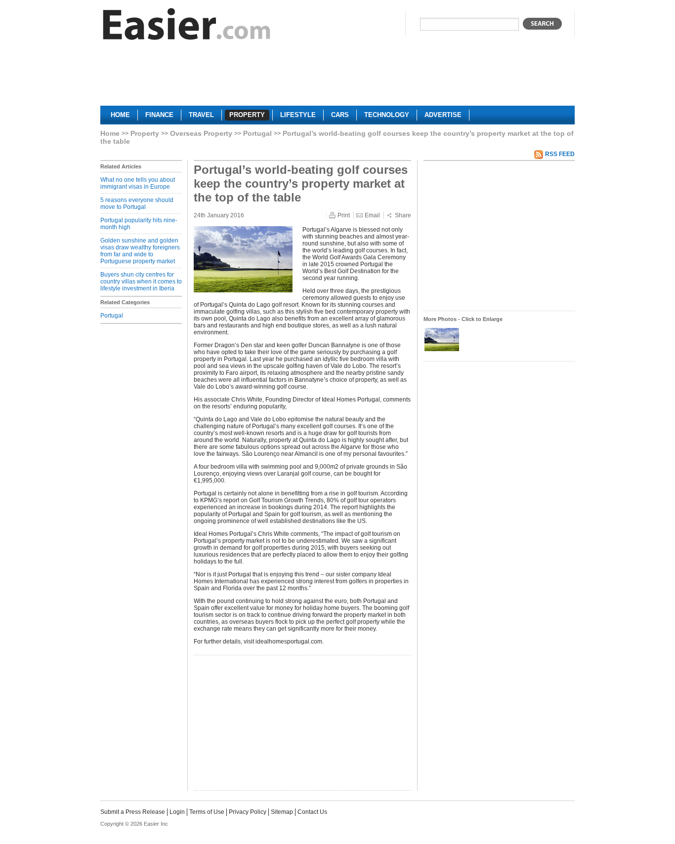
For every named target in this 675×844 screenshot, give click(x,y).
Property (144, 133)
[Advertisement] (337, 77)
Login (177, 811)
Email (372, 215)
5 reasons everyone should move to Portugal (136, 203)
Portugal (257, 133)
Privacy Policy (247, 811)
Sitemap (282, 811)
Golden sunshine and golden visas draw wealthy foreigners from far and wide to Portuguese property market (140, 251)
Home (110, 133)
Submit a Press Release (132, 811)
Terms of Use (206, 811)
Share (403, 215)
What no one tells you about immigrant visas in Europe (137, 183)
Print (344, 215)
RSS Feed (560, 154)
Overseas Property (201, 133)
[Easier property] (187, 26)
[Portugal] (441, 350)
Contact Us (312, 811)
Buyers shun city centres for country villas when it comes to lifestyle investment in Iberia (141, 281)
